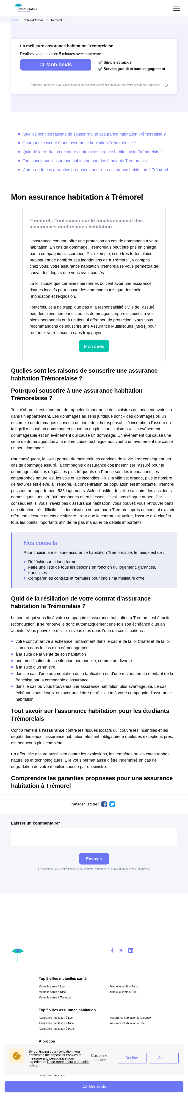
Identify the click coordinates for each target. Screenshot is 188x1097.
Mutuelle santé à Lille (123, 992)
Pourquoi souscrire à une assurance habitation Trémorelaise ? (79, 142)
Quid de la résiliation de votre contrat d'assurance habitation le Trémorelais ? (93, 151)
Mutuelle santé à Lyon (52, 986)
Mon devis (59, 65)
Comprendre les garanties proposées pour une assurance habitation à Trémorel (95, 169)
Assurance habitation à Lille (127, 1023)
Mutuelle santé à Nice (52, 992)
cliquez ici (144, 869)
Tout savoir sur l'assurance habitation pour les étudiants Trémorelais (85, 160)
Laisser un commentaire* (35, 823)
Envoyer (94, 858)
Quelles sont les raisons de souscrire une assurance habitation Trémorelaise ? (94, 134)
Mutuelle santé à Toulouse (55, 997)
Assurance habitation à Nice (56, 1023)
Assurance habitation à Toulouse (130, 1017)
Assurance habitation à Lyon (56, 1017)
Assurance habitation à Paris (57, 1028)
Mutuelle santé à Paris (124, 986)
